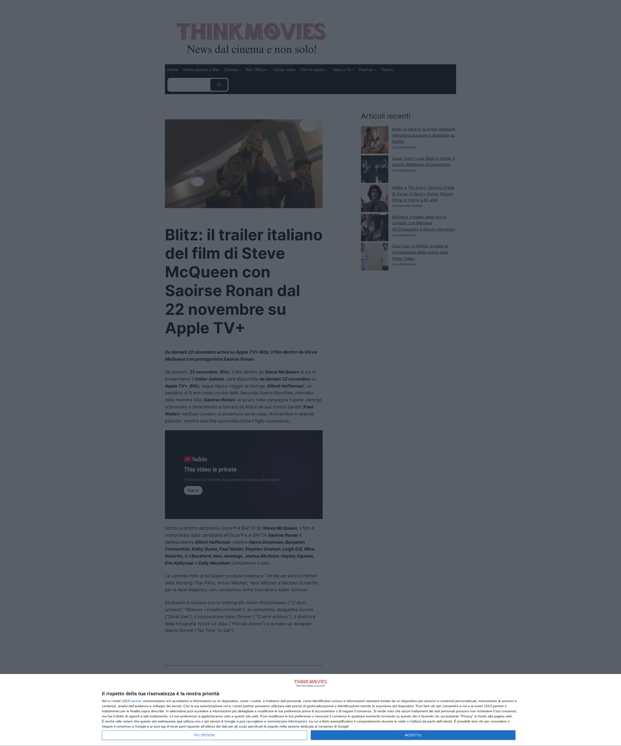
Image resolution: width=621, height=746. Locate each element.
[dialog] (310, 710)
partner (136, 701)
